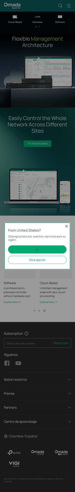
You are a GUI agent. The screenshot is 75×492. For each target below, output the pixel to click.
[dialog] (37, 246)
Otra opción (37, 260)
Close (66, 226)
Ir (37, 249)
